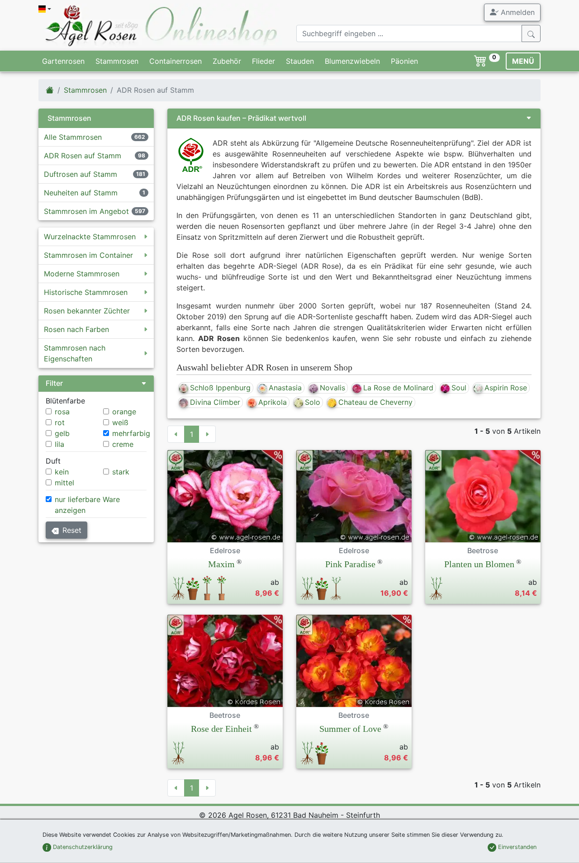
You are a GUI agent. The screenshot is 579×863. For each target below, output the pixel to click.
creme (122, 444)
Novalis (332, 387)
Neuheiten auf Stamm (81, 192)
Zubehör (227, 61)
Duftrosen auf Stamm (80, 174)
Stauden (300, 61)
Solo (312, 402)
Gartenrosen (63, 61)
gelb (62, 433)
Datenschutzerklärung (82, 847)
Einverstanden (516, 847)
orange (124, 411)
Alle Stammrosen (73, 137)
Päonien (404, 61)
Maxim (221, 564)
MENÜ (523, 61)
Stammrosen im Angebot (86, 211)
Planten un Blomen (479, 564)
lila (59, 444)
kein (62, 471)
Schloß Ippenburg (220, 387)
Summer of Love (350, 729)
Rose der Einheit (221, 729)
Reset (71, 530)
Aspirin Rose (505, 387)
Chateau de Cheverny (375, 402)
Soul (458, 387)
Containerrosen (175, 61)
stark (120, 471)
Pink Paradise (350, 564)
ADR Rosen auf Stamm (82, 155)
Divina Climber (215, 402)
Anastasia (285, 387)
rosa (62, 411)
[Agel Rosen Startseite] (50, 90)
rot (60, 422)
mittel (64, 482)
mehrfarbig (131, 433)
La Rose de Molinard (398, 387)
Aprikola (272, 402)
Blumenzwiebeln (352, 61)
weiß (120, 422)
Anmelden (516, 12)
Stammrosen (116, 61)
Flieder (263, 61)
